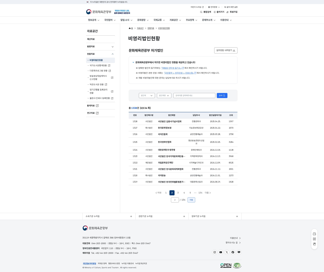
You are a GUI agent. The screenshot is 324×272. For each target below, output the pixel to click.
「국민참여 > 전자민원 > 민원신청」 (179, 73)
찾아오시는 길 (232, 242)
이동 (191, 200)
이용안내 (224, 19)
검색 (220, 95)
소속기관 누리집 (93, 216)
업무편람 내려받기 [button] (224, 50)
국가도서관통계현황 (98, 65)
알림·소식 (124, 19)
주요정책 (190, 19)
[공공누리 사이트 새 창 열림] (226, 265)
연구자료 (91, 113)
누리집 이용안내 (128, 263)
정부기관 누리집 (199, 216)
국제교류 (158, 19)
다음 (207, 192)
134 (200, 192)
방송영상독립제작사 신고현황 (98, 78)
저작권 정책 (102, 263)
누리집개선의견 (141, 263)
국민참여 (108, 19)
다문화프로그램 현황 (98, 70)
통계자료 (91, 105)
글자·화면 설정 (232, 7)
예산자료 (91, 39)
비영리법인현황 (96, 60)
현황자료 (91, 54)
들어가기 (220, 12)
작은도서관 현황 (97, 84)
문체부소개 (207, 19)
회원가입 (233, 12)
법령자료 (91, 46)
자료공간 (174, 19)
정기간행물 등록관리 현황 (98, 91)
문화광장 (141, 19)
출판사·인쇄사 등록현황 (100, 98)
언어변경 (214, 7)
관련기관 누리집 (146, 216)
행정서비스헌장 (114, 263)
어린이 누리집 (196, 7)
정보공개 (92, 19)
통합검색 (207, 12)
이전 (159, 192)
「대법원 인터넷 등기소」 (171, 68)
